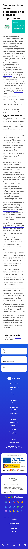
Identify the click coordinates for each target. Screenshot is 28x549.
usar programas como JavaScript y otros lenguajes (13, 210)
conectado (18, 338)
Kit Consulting (14, 413)
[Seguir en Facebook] (13, 383)
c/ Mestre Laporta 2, (14, 446)
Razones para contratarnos (14, 392)
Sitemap (14, 531)
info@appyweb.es (14, 442)
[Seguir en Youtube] (15, 383)
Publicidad (14, 409)
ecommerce (10, 228)
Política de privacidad (14, 523)
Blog (14, 394)
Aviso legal (14, 528)
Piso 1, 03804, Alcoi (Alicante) (14, 448)
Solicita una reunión (8, 361)
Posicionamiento (14, 407)
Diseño (14, 403)
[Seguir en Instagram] (10, 383)
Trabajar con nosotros (8, 352)
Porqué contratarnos (8, 369)
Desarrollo (14, 405)
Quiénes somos (14, 390)
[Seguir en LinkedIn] (18, 383)
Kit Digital (14, 411)
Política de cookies (14, 526)
